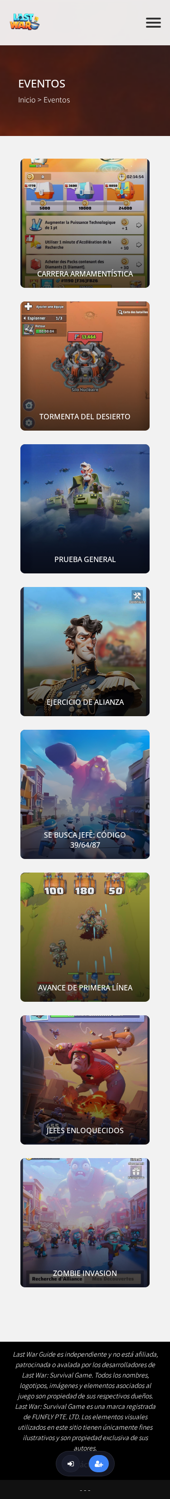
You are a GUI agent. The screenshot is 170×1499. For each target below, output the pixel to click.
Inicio (27, 99)
